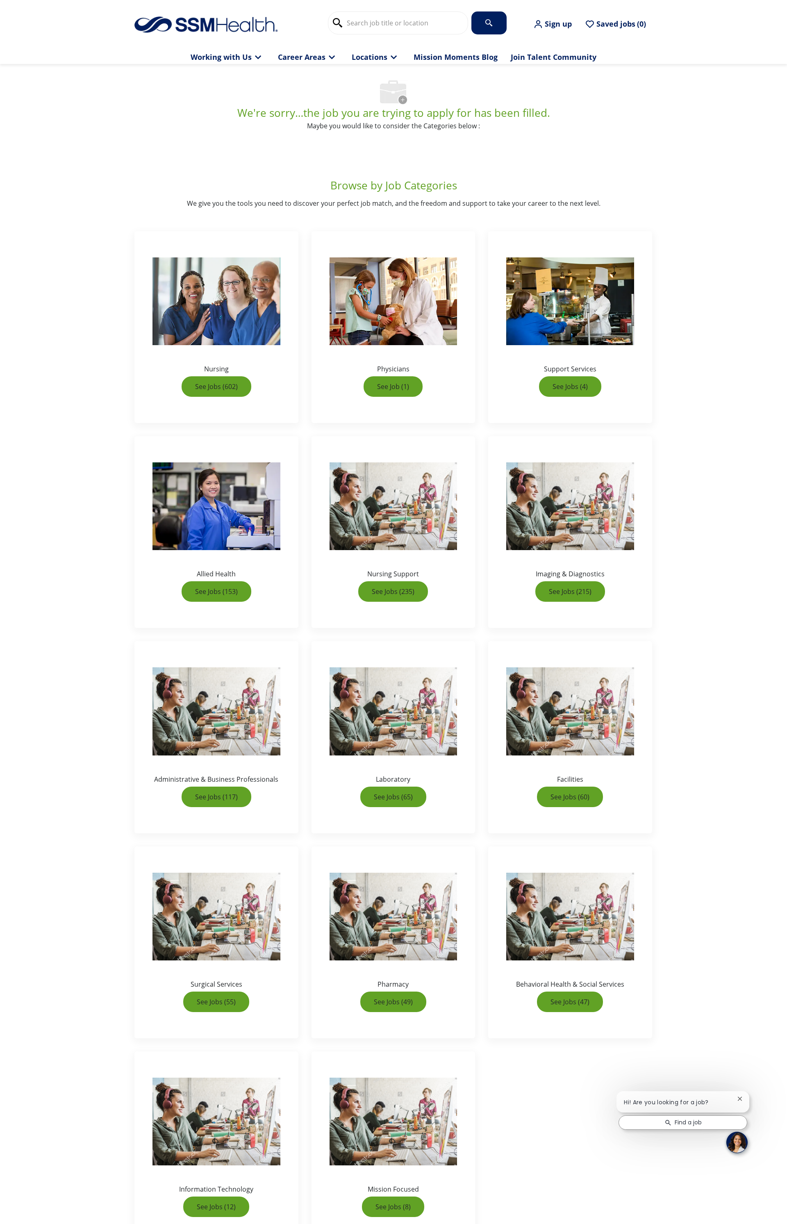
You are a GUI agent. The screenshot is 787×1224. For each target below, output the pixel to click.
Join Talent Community (553, 57)
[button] (552, 24)
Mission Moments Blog (456, 57)
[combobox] (398, 22)
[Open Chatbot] (737, 1142)
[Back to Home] (206, 23)
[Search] (489, 22)
